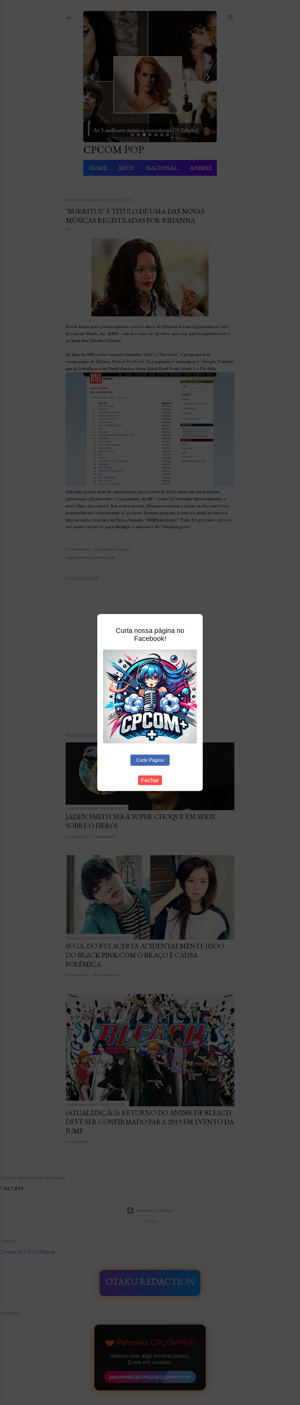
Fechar (150, 780)
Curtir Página (150, 759)
